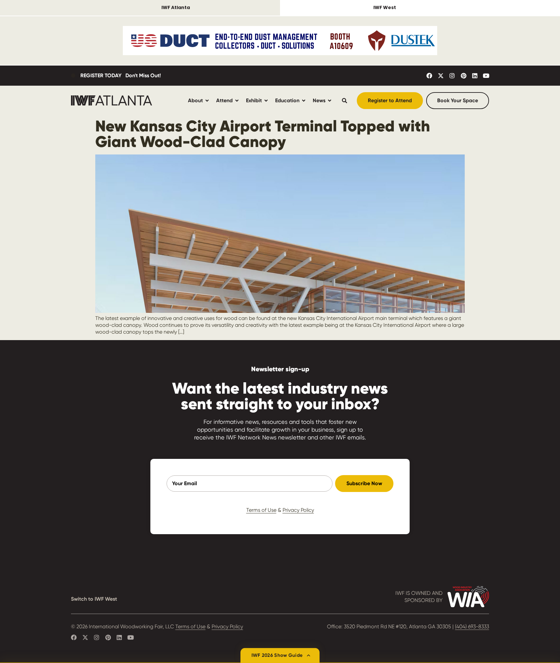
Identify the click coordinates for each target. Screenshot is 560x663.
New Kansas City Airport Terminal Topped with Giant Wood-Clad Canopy (262, 133)
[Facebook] (429, 76)
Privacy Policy (298, 510)
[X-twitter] (441, 76)
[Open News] (329, 100)
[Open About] (207, 100)
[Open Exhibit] (266, 100)
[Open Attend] (236, 100)
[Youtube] (486, 76)
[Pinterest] (463, 76)
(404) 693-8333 (472, 626)
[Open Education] (303, 100)
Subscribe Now (364, 483)
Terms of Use (261, 510)
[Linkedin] (475, 76)
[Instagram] (452, 76)
